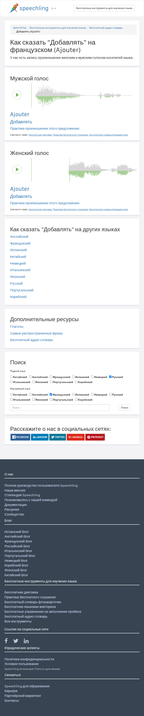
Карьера (10, 691)
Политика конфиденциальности (29, 659)
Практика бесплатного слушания (30, 597)
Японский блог (15, 570)
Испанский (18, 250)
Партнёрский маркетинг (22, 696)
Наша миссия (14, 490)
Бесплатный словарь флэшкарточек (32, 602)
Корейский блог (16, 565)
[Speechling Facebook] (8, 642)
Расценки (11, 509)
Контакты (11, 701)
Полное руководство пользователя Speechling (41, 485)
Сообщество (14, 514)
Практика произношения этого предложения (44, 128)
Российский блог (17, 546)
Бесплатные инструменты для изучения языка (104, 8)
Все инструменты (18, 621)
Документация (15, 505)
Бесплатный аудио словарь (106, 27)
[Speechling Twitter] (18, 642)
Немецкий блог (16, 561)
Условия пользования (21, 664)
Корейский (18, 297)
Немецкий (18, 263)
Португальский (21, 290)
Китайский (18, 257)
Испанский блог (16, 532)
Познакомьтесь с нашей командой (30, 500)
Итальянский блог (18, 551)
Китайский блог (16, 575)
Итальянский (20, 270)
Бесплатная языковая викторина (30, 607)
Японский (17, 277)
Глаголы (16, 326)
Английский (19, 237)
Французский (20, 243)
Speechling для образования (27, 686)
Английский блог (17, 536)
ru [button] (52, 8)
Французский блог (18, 541)
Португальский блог (19, 556)
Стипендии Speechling (22, 495)
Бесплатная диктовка (21, 592)
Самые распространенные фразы (36, 333)
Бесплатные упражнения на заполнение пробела (42, 612)
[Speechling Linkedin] (28, 642)
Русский (16, 283)
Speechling (19, 27)
